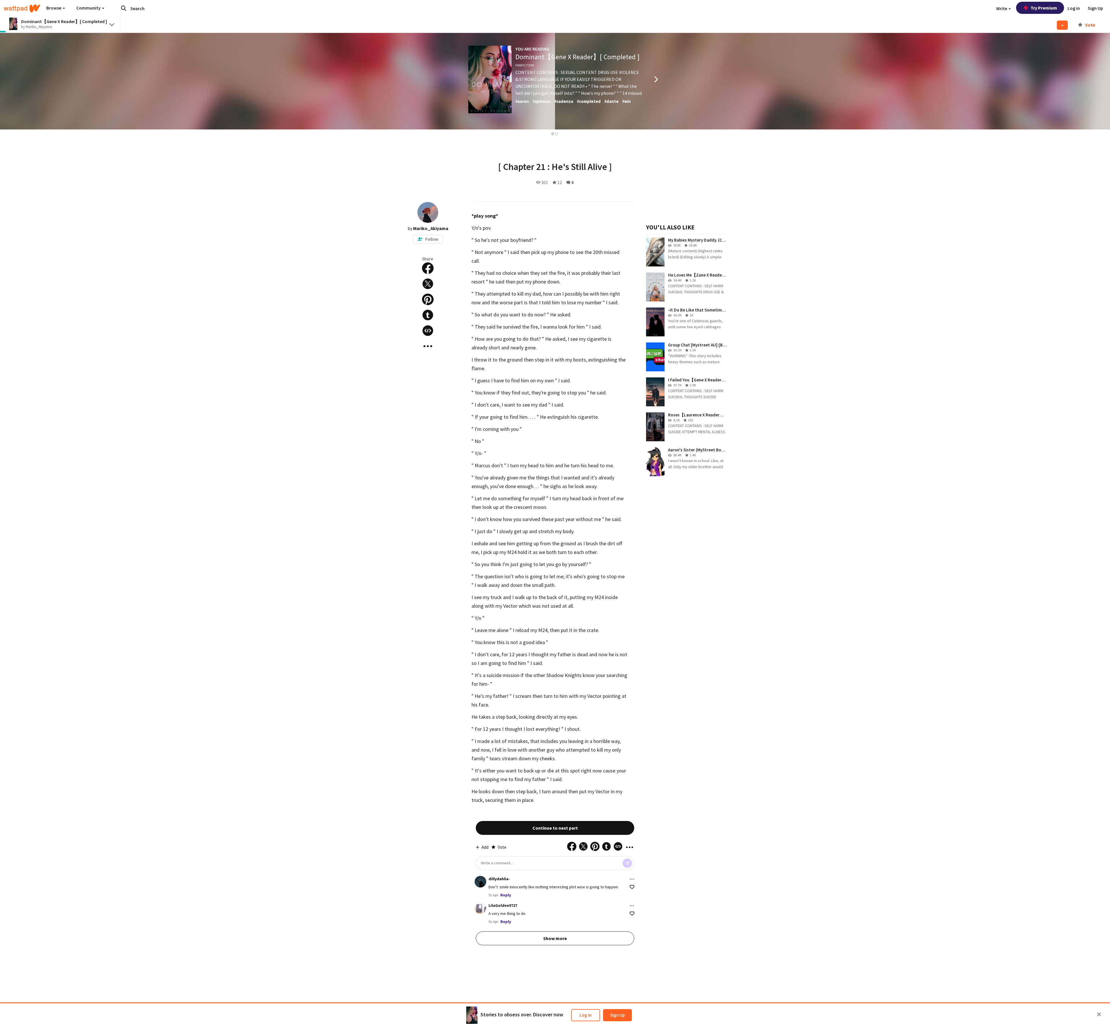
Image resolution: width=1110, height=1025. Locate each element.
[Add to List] (1062, 25)
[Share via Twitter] (428, 284)
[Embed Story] (428, 330)
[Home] (22, 8)
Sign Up (617, 1015)
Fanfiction (524, 65)
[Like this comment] (632, 887)
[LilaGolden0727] (480, 908)
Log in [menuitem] (1074, 8)
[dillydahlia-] (480, 881)
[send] (627, 863)
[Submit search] (123, 8)
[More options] (632, 879)
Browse (54, 8)
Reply (505, 895)
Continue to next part (555, 828)
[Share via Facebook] (428, 268)
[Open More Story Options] (428, 346)
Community (88, 8)
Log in (585, 1015)
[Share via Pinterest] (428, 299)
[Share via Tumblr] (428, 315)
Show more (555, 938)
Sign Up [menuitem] (1095, 8)
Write (1002, 8)
